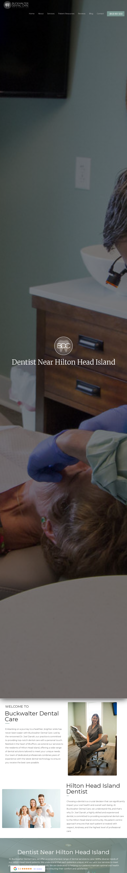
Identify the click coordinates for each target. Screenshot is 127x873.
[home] (14, 4)
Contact (100, 14)
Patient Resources (66, 14)
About (41, 14)
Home (31, 14)
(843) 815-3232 (116, 14)
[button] (50, 13)
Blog (91, 14)
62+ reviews (38, 869)
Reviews (81, 14)
